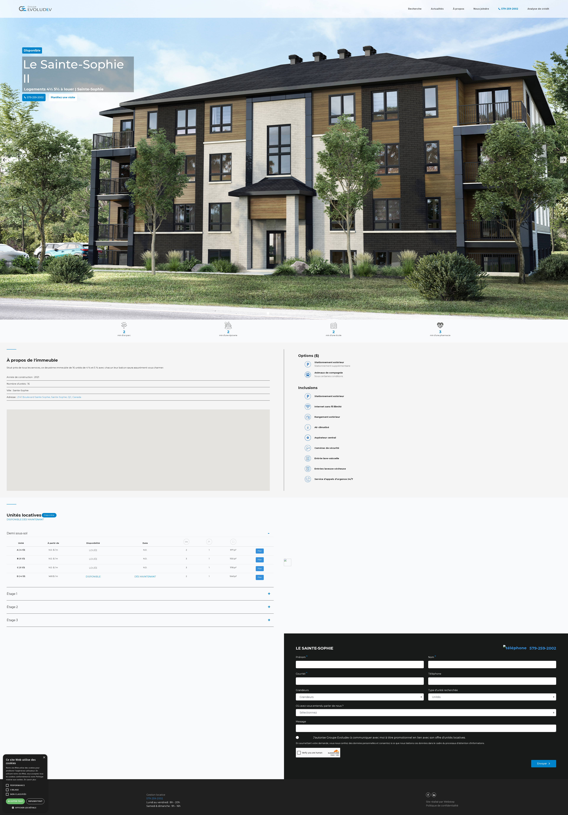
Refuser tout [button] (35, 801)
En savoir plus (30, 779)
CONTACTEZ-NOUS (284, 450)
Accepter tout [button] (15, 801)
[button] (25, 807)
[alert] (25, 783)
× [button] (44, 757)
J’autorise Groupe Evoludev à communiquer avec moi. (284, 426)
